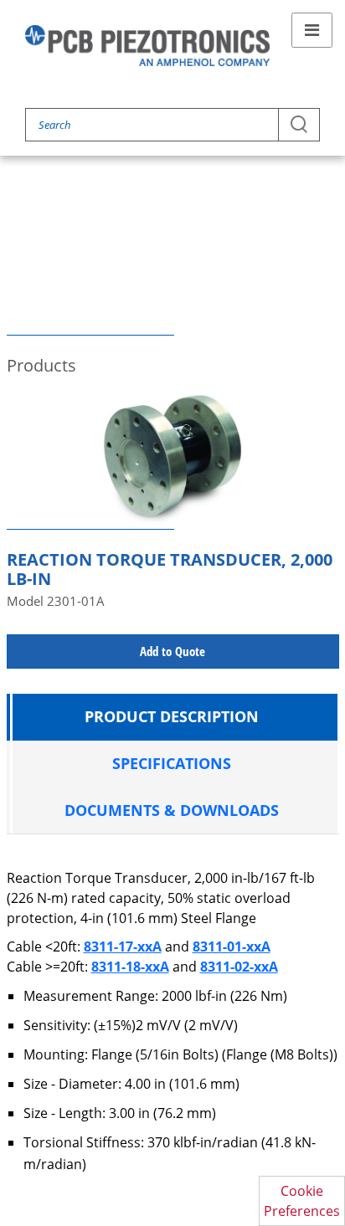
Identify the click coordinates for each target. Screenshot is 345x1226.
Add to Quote (172, 651)
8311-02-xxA (239, 966)
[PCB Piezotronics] (147, 45)
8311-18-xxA (130, 966)
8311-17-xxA (123, 946)
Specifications (171, 763)
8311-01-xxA (231, 946)
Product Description (172, 716)
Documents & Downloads (171, 810)
